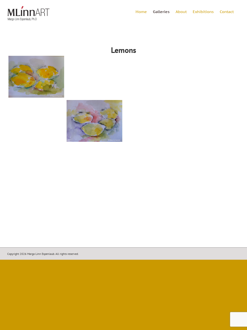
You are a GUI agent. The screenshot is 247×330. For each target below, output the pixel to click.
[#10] (211, 121)
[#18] (36, 209)
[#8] (94, 121)
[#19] (94, 209)
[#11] (36, 165)
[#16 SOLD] (211, 165)
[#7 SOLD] (152, 121)
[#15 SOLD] (94, 165)
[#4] (152, 77)
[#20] (152, 209)
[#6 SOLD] (36, 121)
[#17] (152, 165)
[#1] (36, 77)
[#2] (94, 77)
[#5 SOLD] (211, 77)
